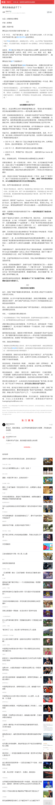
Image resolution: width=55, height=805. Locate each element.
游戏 (24, 65)
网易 (3, 2)
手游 (8, 41)
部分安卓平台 (21, 37)
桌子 (12, 61)
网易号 (9, 2)
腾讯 (10, 50)
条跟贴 (27, 447)
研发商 (14, 348)
